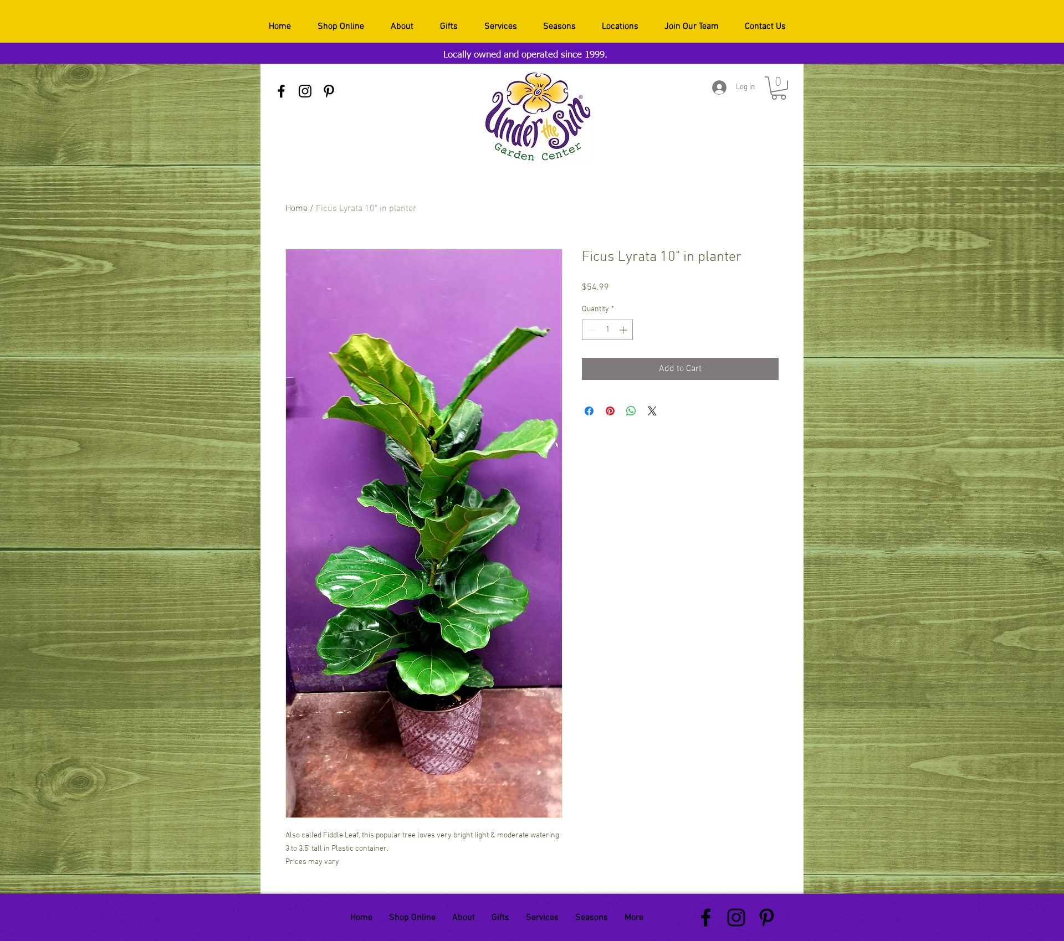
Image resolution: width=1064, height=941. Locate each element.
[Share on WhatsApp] (631, 411)
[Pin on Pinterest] (610, 411)
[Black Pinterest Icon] (328, 91)
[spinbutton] (607, 330)
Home (296, 208)
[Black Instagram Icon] (305, 91)
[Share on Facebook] (589, 411)
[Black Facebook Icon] (281, 91)
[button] (778, 88)
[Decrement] (590, 330)
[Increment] (624, 330)
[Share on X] (652, 411)
